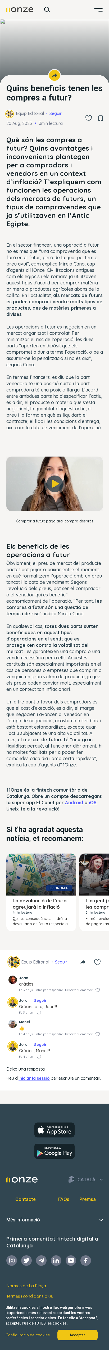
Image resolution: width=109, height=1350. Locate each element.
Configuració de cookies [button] (28, 1335)
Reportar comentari (79, 990)
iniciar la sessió (34, 1078)
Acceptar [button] (77, 1335)
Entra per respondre (49, 990)
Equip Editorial (30, 113)
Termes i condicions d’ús (29, 1296)
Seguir (55, 113)
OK (54, 502)
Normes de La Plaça (26, 1285)
